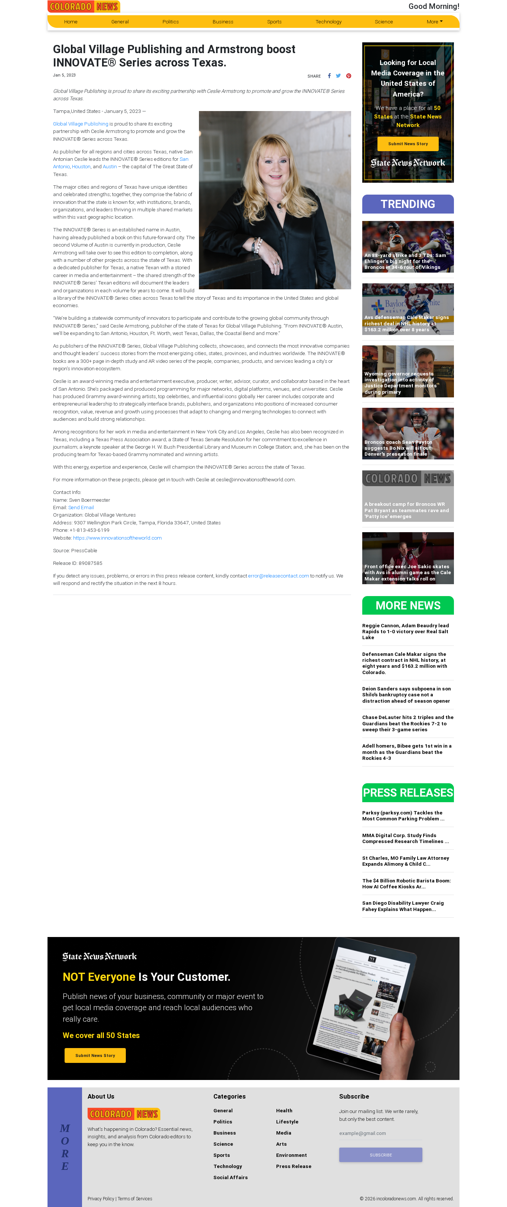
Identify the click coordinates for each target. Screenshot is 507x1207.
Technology (328, 21)
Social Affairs (230, 1177)
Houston (81, 166)
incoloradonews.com (396, 1198)
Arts (281, 1144)
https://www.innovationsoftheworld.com (117, 537)
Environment (291, 1155)
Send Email (81, 507)
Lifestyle (287, 1121)
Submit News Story (408, 143)
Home (71, 21)
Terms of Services (135, 1198)
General (120, 21)
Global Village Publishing (80, 123)
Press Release (293, 1166)
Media (283, 1132)
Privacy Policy (101, 1198)
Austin (110, 166)
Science (384, 21)
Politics (171, 21)
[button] (329, 75)
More (432, 21)
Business (223, 21)
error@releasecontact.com (278, 575)
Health (284, 1110)
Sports (274, 21)
